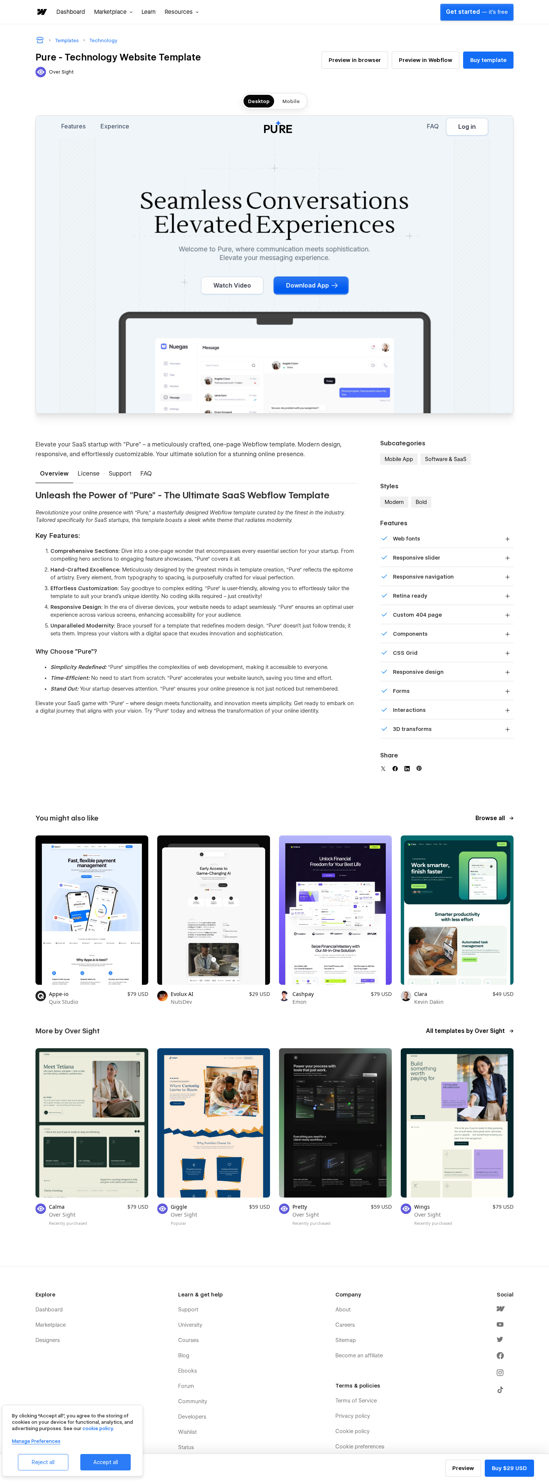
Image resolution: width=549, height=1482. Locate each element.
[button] (113, 12)
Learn (149, 12)
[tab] (54, 474)
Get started (477, 12)
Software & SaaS (445, 459)
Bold (421, 502)
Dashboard (70, 12)
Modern (394, 502)
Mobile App (399, 459)
